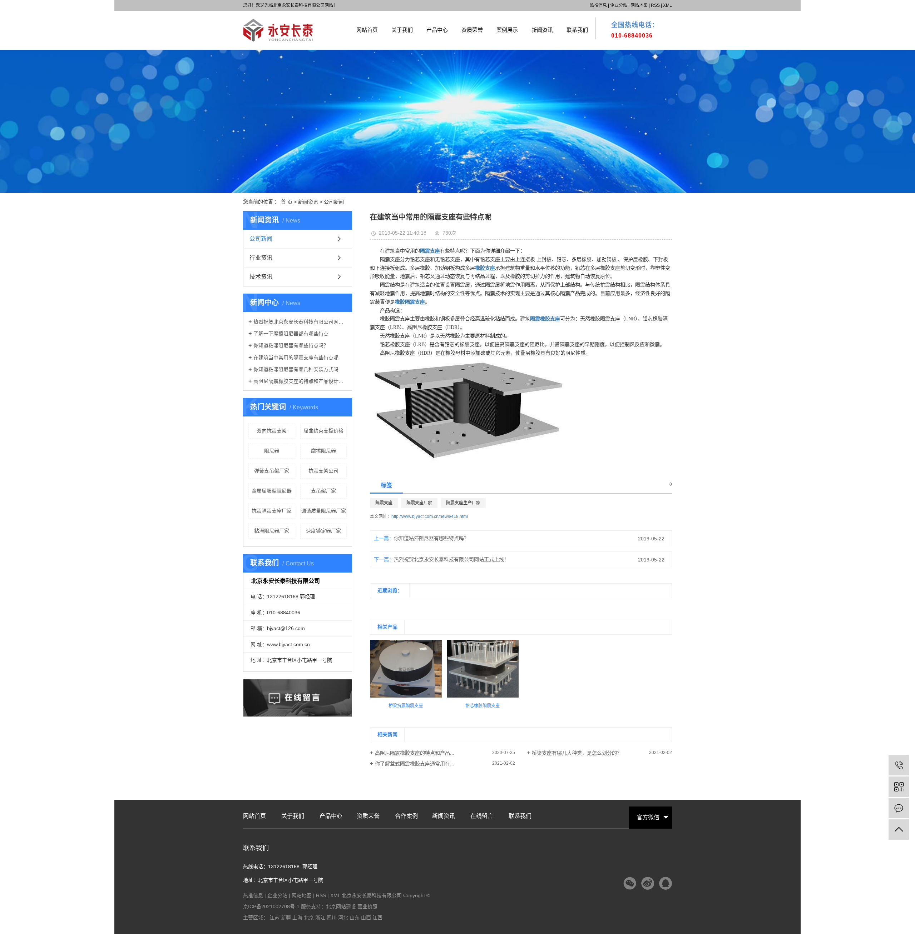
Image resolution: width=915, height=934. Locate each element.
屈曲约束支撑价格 (323, 431)
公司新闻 (334, 202)
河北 (343, 917)
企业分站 (618, 5)
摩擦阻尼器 (323, 451)
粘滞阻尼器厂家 (271, 531)
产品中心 (437, 30)
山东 (355, 917)
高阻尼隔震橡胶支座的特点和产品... (414, 753)
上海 (297, 917)
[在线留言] (899, 808)
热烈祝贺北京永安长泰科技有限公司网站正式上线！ (300, 322)
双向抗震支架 (272, 431)
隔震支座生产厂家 (463, 502)
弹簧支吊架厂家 (271, 471)
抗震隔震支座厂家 (272, 511)
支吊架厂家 (323, 491)
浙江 (320, 917)
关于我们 (402, 30)
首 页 (286, 202)
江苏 (274, 917)
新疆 (286, 917)
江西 (377, 917)
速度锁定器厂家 (323, 531)
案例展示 (507, 30)
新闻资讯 (542, 30)
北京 (309, 917)
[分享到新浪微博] (647, 883)
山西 (366, 917)
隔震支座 (383, 502)
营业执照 (367, 906)
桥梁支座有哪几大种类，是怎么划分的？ (577, 753)
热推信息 (598, 5)
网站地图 (639, 5)
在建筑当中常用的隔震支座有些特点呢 (295, 357)
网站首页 (367, 30)
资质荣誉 (472, 30)
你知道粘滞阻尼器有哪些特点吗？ (290, 345)
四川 (332, 917)
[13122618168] (899, 765)
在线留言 (481, 816)
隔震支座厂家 (419, 502)
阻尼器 (271, 451)
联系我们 (577, 30)
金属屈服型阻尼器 (272, 491)
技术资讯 (260, 277)
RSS (655, 5)
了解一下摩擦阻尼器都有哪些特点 (290, 333)
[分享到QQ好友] (665, 883)
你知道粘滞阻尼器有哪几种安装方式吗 (295, 369)
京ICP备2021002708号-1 (271, 906)
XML (667, 5)
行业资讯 (260, 258)
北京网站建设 (341, 906)
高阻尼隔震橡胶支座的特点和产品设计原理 (300, 381)
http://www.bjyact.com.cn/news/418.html (429, 516)
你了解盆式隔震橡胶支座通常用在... (414, 763)
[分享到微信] (629, 883)
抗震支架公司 (323, 471)
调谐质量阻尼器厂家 (323, 511)
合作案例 (406, 816)
